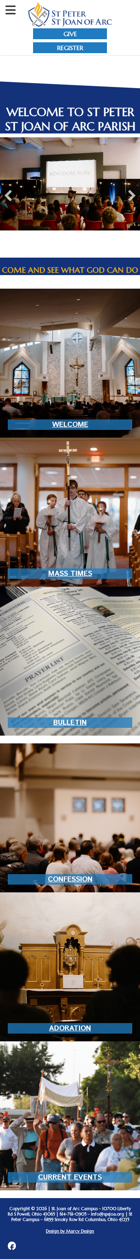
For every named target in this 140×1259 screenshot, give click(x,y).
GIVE (70, 34)
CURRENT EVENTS (70, 1177)
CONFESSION (70, 879)
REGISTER (70, 48)
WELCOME (70, 424)
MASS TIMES (70, 573)
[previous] (8, 195)
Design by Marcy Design (70, 1231)
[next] (132, 195)
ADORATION (70, 1028)
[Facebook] (12, 1246)
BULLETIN (70, 722)
